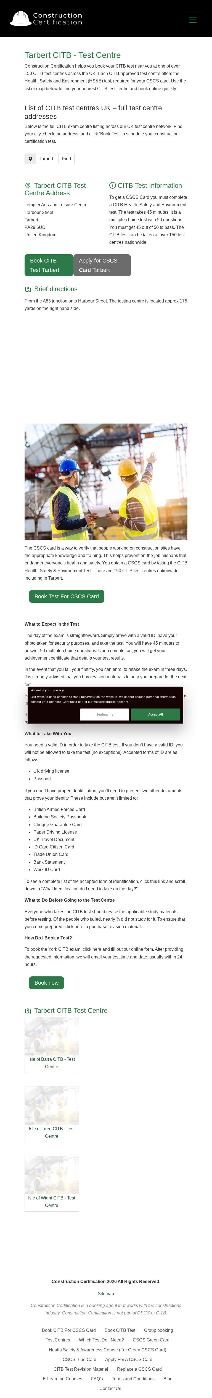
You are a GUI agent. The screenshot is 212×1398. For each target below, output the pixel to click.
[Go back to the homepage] (46, 19)
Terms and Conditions (133, 1378)
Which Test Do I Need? (101, 1340)
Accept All (155, 714)
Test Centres (58, 1340)
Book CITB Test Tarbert (44, 265)
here (79, 926)
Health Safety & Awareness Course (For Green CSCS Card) (107, 1350)
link (161, 881)
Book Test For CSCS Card (67, 596)
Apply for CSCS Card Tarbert (98, 265)
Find (66, 158)
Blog (168, 1378)
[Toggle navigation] (193, 19)
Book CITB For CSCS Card (69, 1330)
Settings (102, 714)
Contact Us (110, 1388)
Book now (47, 983)
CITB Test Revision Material (81, 1369)
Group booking (158, 1330)
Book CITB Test (120, 1330)
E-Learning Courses (62, 1378)
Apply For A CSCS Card (128, 1359)
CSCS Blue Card (79, 1359)
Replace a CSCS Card (139, 1369)
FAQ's (97, 1378)
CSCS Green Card (151, 1340)
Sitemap (106, 1293)
